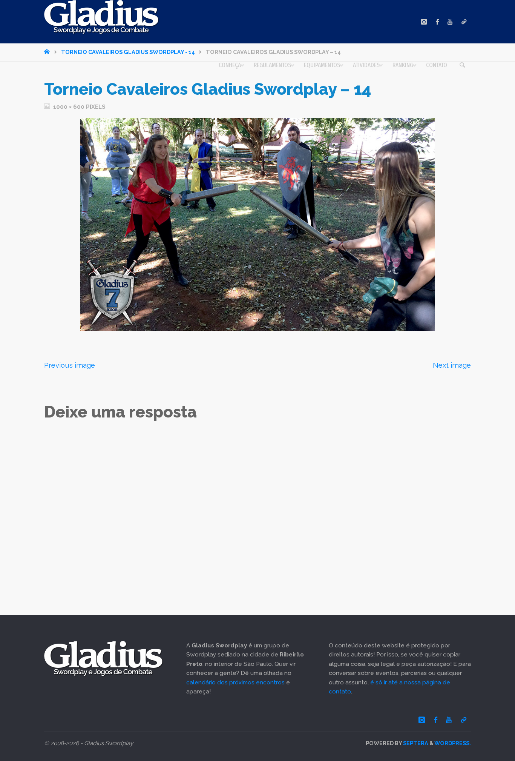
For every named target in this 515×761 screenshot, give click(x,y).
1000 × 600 (69, 106)
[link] (462, 65)
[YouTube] (450, 21)
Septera (415, 743)
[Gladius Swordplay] (101, 17)
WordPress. (452, 743)
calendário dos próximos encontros (235, 682)
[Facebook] (437, 21)
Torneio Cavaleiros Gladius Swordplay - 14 (128, 52)
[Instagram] (424, 21)
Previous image (69, 365)
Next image (452, 365)
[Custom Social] (464, 21)
